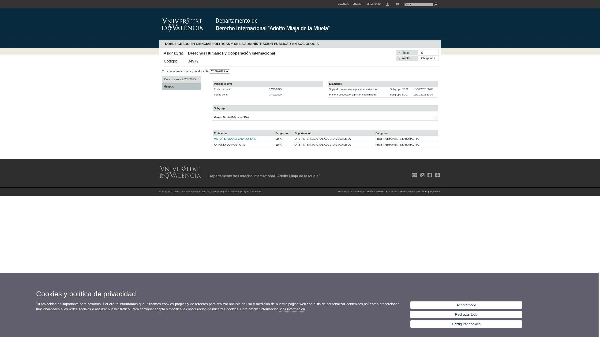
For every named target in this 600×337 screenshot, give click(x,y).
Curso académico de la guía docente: (186, 71)
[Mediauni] (413, 175)
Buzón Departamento (429, 191)
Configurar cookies (466, 324)
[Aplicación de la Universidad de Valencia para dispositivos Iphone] (429, 175)
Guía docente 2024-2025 (180, 79)
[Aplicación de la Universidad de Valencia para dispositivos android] (437, 175)
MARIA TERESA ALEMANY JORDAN (235, 138)
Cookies (393, 191)
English (357, 4)
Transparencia (407, 191)
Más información (292, 309)
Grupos (169, 86)
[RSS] (421, 175)
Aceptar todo (466, 305)
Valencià (343, 4)
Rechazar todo (466, 314)
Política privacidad (377, 191)
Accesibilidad (358, 191)
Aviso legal (343, 191)
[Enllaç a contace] (397, 4)
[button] (435, 117)
